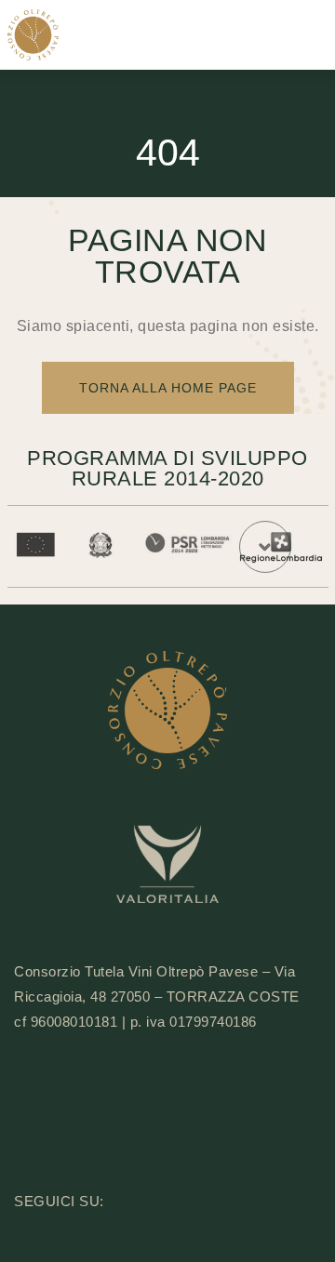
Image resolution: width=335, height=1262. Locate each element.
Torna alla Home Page (168, 387)
